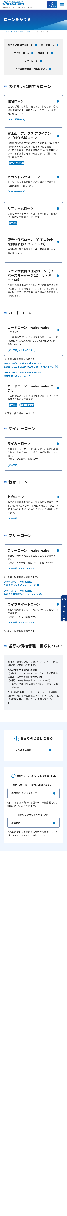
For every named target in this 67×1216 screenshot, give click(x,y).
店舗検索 (16, 822)
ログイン (52, 6)
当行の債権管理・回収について (31, 68)
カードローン (48, 44)
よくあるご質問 (24, 749)
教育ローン (43, 52)
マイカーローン (22, 52)
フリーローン (31, 60)
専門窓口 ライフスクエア (24, 793)
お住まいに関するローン (20, 44)
